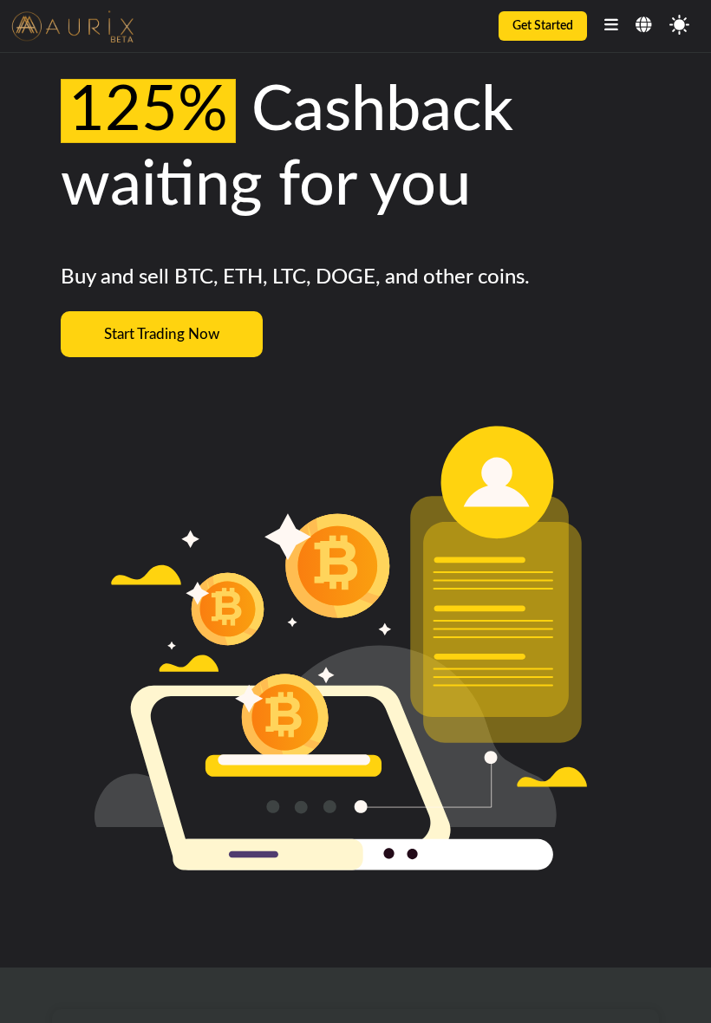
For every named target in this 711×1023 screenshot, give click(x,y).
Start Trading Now (161, 334)
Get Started (542, 26)
